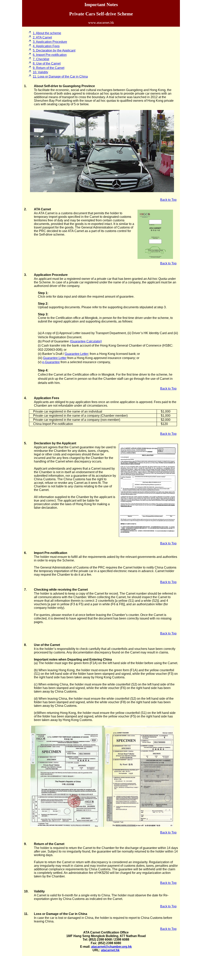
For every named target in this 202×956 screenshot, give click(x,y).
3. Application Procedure (50, 41)
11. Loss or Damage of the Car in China (60, 76)
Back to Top (168, 199)
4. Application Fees (46, 46)
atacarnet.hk (110, 950)
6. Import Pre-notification (50, 54)
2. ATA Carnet (42, 37)
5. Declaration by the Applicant (54, 50)
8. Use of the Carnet (47, 63)
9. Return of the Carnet (48, 68)
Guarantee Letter (76, 353)
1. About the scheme (47, 33)
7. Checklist (41, 59)
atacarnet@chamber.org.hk (111, 946)
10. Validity (40, 72)
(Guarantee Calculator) (86, 341)
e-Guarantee (51, 362)
